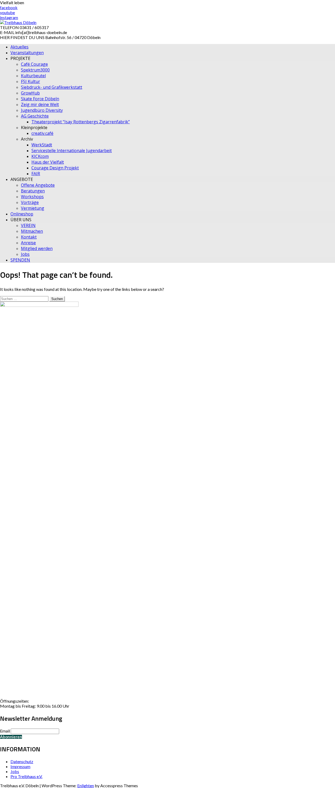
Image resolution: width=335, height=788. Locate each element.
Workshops (32, 196)
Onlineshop (21, 214)
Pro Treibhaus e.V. (26, 776)
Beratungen (33, 191)
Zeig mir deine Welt (40, 104)
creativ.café (42, 133)
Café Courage (34, 64)
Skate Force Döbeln (40, 99)
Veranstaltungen (27, 53)
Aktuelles (19, 47)
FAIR (35, 173)
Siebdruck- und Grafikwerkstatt (51, 87)
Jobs (25, 254)
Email (5, 730)
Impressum (20, 766)
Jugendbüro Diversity (42, 110)
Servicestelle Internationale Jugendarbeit (71, 150)
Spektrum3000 (35, 70)
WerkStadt (41, 145)
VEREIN (28, 225)
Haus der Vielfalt (47, 162)
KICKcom (40, 156)
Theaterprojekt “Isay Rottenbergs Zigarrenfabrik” (80, 122)
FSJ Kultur (30, 81)
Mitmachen (32, 231)
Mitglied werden (37, 248)
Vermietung (32, 208)
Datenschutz (21, 761)
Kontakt (29, 237)
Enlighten (85, 785)
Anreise (28, 243)
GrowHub (30, 93)
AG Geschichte (35, 116)
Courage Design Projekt (55, 168)
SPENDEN (20, 260)
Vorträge (30, 202)
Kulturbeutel (33, 76)
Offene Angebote (38, 185)
